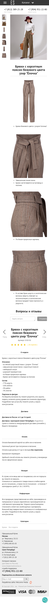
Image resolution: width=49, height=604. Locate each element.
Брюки (4, 527)
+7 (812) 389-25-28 (13, 9)
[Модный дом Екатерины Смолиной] (11, 2)
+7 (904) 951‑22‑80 (37, 9)
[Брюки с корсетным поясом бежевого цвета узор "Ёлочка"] (28, 37)
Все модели (13, 527)
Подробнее (39, 421)
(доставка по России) (10, 563)
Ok (26, 579)
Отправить (43, 319)
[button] (45, 600)
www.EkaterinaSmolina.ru (11, 566)
